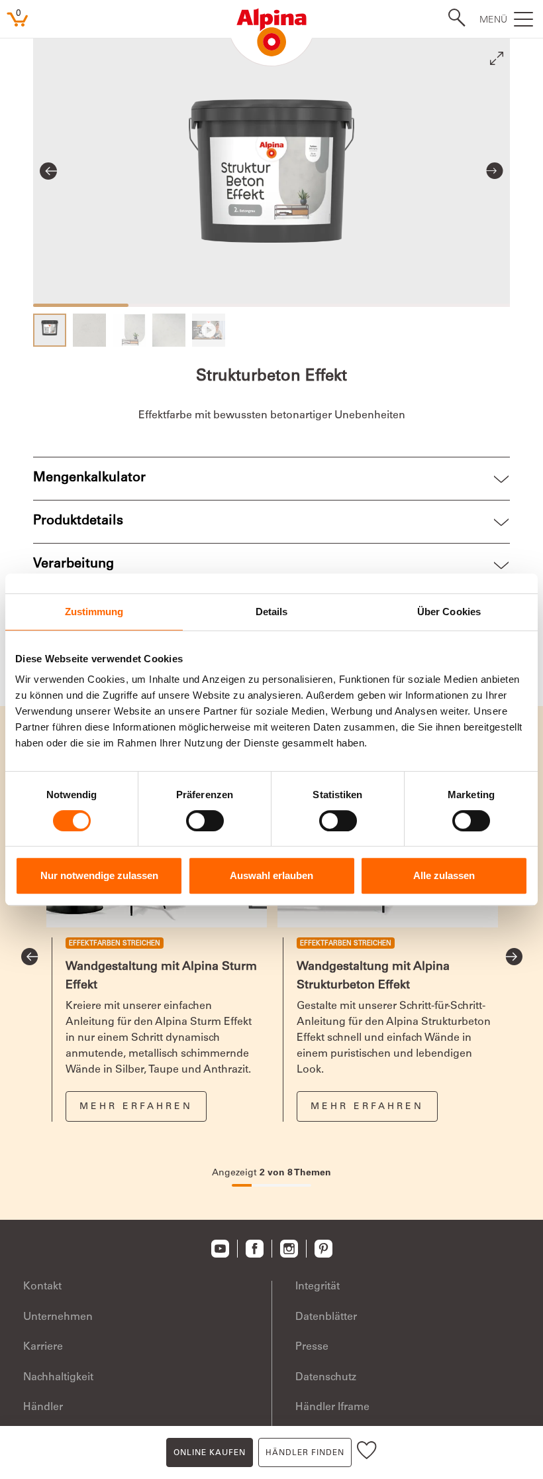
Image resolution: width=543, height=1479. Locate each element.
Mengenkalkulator (89, 478)
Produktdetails (78, 521)
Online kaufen (209, 1453)
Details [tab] (272, 611)
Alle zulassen (444, 875)
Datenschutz (325, 1377)
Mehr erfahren (136, 1107)
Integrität (317, 1286)
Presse (311, 1347)
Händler (43, 1407)
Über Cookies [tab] (449, 611)
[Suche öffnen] (453, 18)
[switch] (205, 820)
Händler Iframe (332, 1407)
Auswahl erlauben (271, 875)
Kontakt (42, 1286)
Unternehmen (58, 1317)
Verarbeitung (73, 564)
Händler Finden (305, 1453)
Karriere (43, 1347)
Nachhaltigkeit (58, 1377)
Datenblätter (326, 1317)
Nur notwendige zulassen (99, 875)
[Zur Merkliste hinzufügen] (367, 1452)
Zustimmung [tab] (94, 611)
